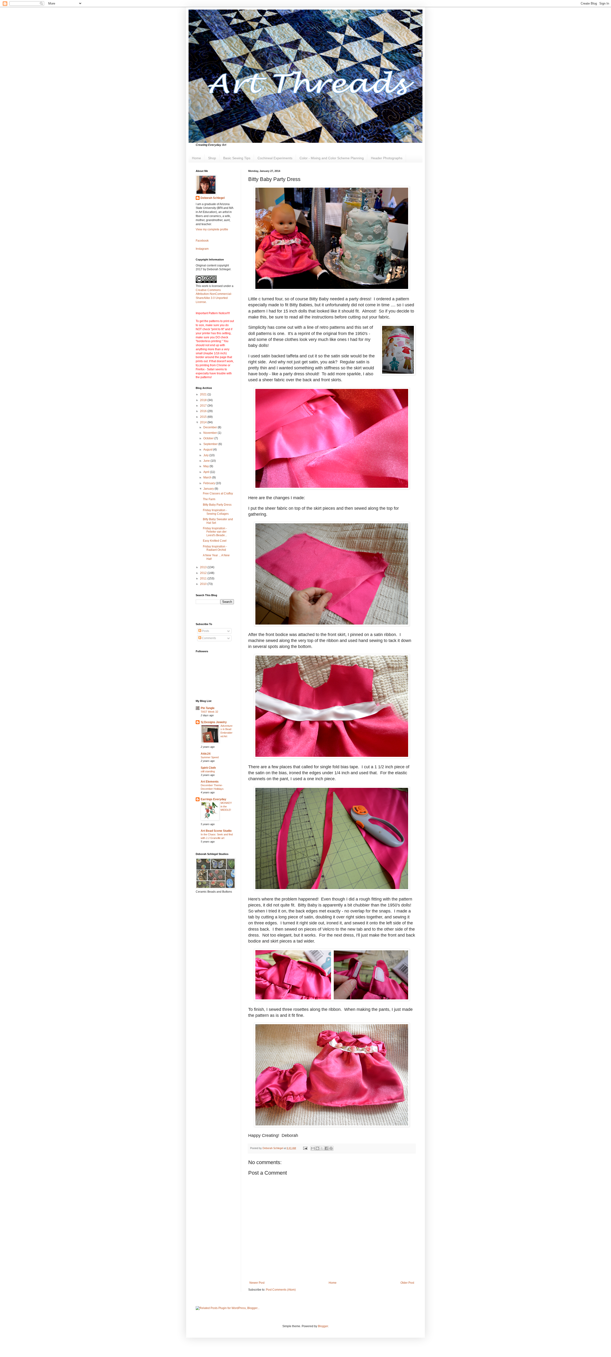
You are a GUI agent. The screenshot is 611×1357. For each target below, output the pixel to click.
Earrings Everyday (213, 799)
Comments (208, 638)
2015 (203, 417)
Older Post (407, 1282)
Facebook (202, 240)
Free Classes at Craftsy (218, 493)
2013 (203, 567)
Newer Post (256, 1282)
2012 (203, 573)
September (210, 444)
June (207, 460)
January (209, 488)
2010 (203, 584)
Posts (205, 631)
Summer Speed (210, 757)
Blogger (323, 1326)
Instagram (202, 248)
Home (196, 158)
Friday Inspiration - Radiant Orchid (215, 548)
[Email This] (313, 1148)
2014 (203, 422)
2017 (203, 405)
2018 (203, 400)
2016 (203, 411)
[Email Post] (305, 1148)
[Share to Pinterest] (331, 1148)
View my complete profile (212, 229)
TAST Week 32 (209, 711)
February (209, 483)
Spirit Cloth (208, 767)
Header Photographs (386, 158)
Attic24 (206, 753)
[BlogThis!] (317, 1148)
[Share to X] (322, 1148)
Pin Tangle (208, 708)
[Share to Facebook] (326, 1148)
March (207, 477)
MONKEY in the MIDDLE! (226, 806)
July (206, 455)
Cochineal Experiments (275, 158)
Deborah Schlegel (212, 198)
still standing (208, 771)
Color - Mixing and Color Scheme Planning (332, 158)
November (210, 433)
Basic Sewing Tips (236, 158)
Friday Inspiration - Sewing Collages (216, 512)
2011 (203, 578)
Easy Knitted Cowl (214, 540)
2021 (203, 394)
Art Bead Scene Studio (216, 830)
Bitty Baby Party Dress (217, 504)
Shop (212, 158)
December (210, 427)
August (208, 449)
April (206, 472)
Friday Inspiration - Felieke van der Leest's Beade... (215, 532)
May (206, 466)
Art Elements (210, 781)
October (208, 438)
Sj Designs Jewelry (214, 722)
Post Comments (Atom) (281, 1289)
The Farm (209, 499)
